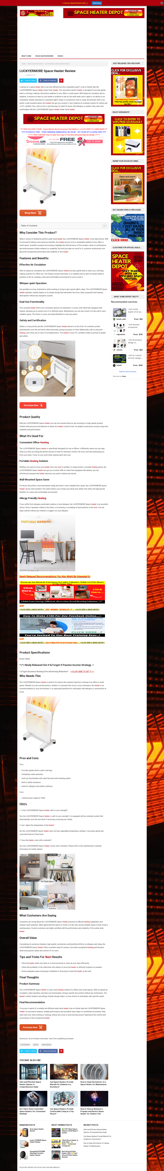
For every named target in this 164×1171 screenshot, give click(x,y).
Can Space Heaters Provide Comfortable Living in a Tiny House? (62, 1111)
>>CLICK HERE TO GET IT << (24, 671)
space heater (46, 1044)
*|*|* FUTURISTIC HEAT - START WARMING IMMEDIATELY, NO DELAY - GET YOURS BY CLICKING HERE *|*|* (64, 132)
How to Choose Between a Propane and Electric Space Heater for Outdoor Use (92, 1111)
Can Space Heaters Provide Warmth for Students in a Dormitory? (61, 1084)
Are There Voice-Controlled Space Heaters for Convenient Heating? (32, 1111)
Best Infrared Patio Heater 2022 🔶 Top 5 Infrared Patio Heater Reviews (70, 1154)
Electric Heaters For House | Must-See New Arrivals (40, 1167)
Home (24, 64)
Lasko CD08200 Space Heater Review (38, 1141)
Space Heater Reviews (44, 56)
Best (48, 957)
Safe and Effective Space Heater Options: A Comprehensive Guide (30, 1084)
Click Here (97, 3)
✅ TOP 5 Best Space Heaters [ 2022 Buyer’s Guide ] (70, 1131)
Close (161, 3)
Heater (40, 90)
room (59, 467)
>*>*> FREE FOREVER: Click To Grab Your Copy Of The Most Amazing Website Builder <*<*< (64, 135)
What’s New (26, 56)
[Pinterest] (61, 80)
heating (22, 333)
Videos (60, 56)
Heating (44, 442)
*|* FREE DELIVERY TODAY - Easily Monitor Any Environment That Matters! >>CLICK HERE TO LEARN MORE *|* (64, 129)
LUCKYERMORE (25, 1044)
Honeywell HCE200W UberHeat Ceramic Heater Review (37, 1153)
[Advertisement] (82, 36)
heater (37, 87)
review (36, 1044)
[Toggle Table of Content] (103, 226)
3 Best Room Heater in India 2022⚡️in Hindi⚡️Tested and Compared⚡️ (70, 1143)
